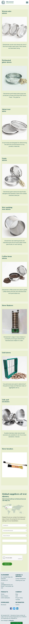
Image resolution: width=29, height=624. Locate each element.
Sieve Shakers (4, 596)
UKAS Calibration (5, 597)
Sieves (2, 594)
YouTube (18, 599)
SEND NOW (7, 564)
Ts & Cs (17, 604)
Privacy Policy (19, 597)
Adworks (11, 620)
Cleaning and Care (20, 580)
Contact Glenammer (21, 578)
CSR (17, 596)
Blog (17, 594)
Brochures (3, 604)
